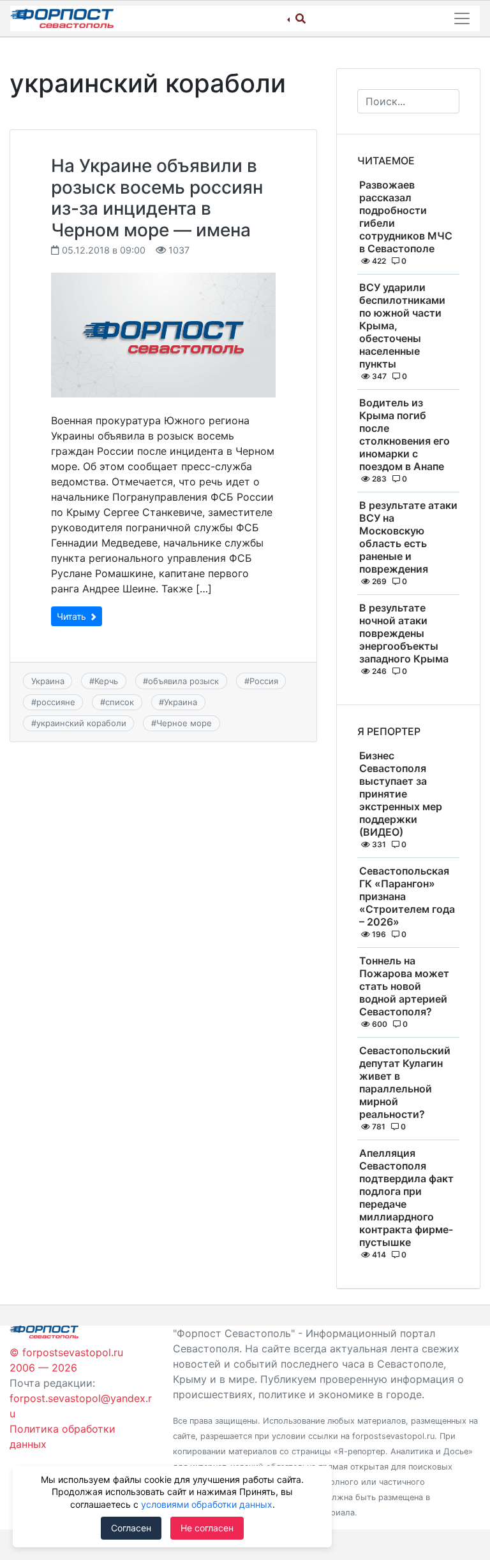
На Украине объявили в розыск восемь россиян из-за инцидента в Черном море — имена (157, 198)
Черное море (184, 723)
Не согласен (207, 1527)
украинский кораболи (81, 723)
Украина (47, 681)
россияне (55, 702)
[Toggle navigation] (462, 18)
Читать (73, 616)
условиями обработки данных (206, 1504)
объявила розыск (183, 681)
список (119, 702)
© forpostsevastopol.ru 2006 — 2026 (66, 1360)
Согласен (131, 1527)
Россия (263, 681)
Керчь (106, 681)
